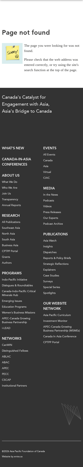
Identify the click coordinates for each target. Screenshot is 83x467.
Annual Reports (11, 205)
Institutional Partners (14, 385)
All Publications (11, 222)
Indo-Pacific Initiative (14, 279)
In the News (50, 194)
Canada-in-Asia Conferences (16, 162)
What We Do (9, 182)
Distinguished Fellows (15, 350)
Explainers (49, 269)
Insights (48, 246)
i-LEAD (6, 328)
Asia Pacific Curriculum (57, 315)
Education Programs (14, 306)
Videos (47, 206)
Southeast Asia (11, 228)
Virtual (47, 172)
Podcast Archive (53, 223)
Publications (55, 234)
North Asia (8, 233)
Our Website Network (55, 306)
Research (11, 215)
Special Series (51, 287)
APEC (5, 368)
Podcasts (48, 200)
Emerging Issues (12, 301)
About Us (10, 175)
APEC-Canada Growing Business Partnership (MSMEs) (61, 328)
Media (49, 188)
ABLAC (6, 356)
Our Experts (50, 218)
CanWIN (7, 345)
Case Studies (51, 275)
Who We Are (9, 187)
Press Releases (52, 212)
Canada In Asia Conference (59, 336)
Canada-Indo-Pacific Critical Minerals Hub (19, 293)
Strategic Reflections (56, 264)
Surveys (48, 281)
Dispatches (50, 252)
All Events (49, 154)
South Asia (8, 239)
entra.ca (18, 456)
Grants (6, 257)
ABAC (5, 362)
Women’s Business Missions (18, 312)
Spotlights (49, 293)
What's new (13, 148)
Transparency (10, 199)
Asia (45, 166)
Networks (11, 338)
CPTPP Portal (10, 251)
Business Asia (10, 245)
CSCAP (6, 380)
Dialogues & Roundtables (17, 285)
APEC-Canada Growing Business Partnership (16, 320)
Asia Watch (50, 240)
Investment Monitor (55, 321)
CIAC (46, 178)
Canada (48, 160)
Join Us (6, 193)
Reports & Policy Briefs (57, 258)
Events (49, 148)
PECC (5, 374)
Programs (12, 273)
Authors (7, 262)
